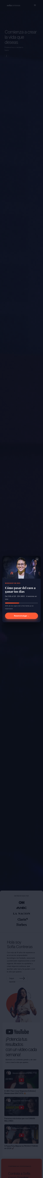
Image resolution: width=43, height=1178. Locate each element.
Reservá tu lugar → (21, 616)
